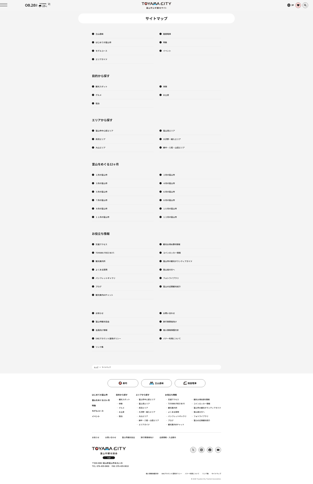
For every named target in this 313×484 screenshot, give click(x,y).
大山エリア (100, 147)
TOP (109, 458)
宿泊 (98, 103)
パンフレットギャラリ (105, 278)
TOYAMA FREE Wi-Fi (105, 252)
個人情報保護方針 (171, 330)
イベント (167, 50)
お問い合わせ (169, 313)
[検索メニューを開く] (305, 5)
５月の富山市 (101, 191)
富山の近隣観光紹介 (172, 286)
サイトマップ (216, 473)
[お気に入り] (298, 5)
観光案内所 (100, 261)
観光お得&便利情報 (171, 244)
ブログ (98, 286)
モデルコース (101, 50)
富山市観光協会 (102, 321)
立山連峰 (99, 33)
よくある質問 (101, 269)
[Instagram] (201, 450)
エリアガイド (101, 59)
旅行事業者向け (170, 321)
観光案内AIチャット (104, 294)
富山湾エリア (169, 130)
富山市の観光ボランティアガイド (177, 261)
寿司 (125, 383)
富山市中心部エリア (104, 130)
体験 (165, 86)
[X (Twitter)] (193, 450)
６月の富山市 (169, 191)
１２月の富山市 (170, 217)
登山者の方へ (169, 269)
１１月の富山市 (102, 217)
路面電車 (167, 33)
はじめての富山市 (103, 42)
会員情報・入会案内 (167, 437)
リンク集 (99, 346)
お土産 (166, 94)
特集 (165, 42)
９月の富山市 (101, 208)
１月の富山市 (101, 174)
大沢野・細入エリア (172, 139)
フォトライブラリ (171, 278)
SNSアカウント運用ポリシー (108, 338)
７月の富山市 (101, 200)
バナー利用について (172, 338)
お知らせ (99, 313)
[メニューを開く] (3, 5)
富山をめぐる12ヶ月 (101, 400)
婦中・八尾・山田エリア (174, 147)
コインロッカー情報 (172, 252)
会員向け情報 (101, 330)
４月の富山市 (169, 183)
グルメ (98, 94)
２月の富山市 (169, 174)
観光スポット (101, 86)
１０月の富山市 (170, 208)
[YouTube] (218, 450)
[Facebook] (210, 450)
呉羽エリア (100, 139)
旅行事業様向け (147, 437)
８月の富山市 (169, 200)
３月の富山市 (101, 183)
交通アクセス (101, 244)
